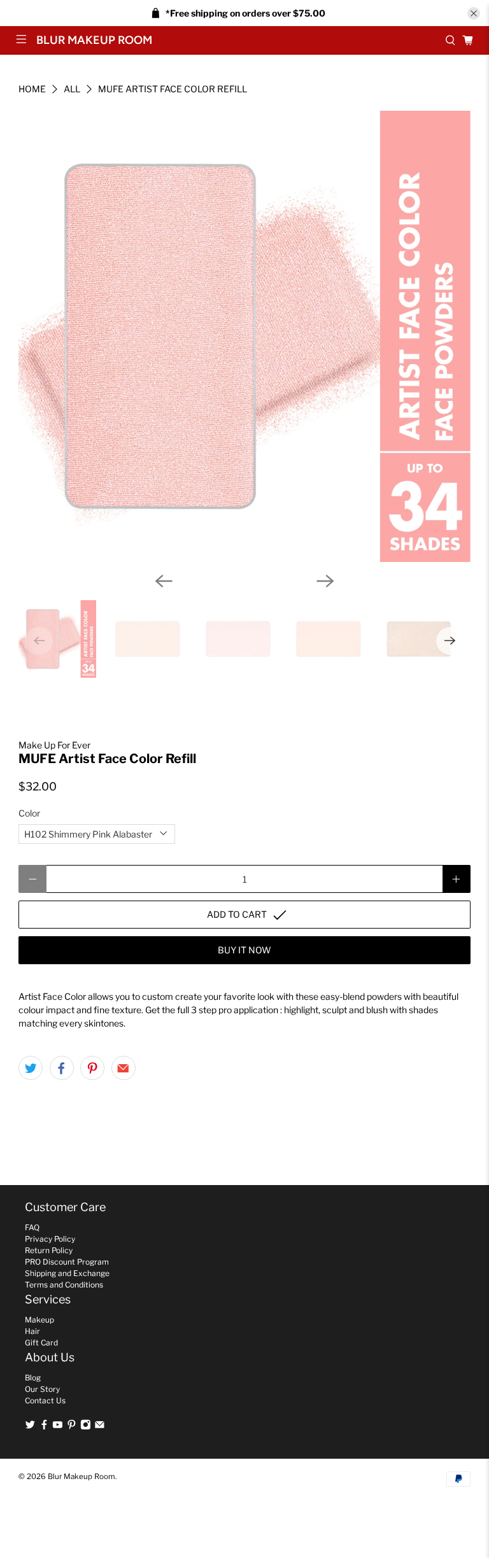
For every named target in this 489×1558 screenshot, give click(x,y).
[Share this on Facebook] (62, 1068)
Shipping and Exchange (67, 1273)
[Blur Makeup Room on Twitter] (30, 1426)
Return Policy (49, 1250)
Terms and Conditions (64, 1284)
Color (29, 813)
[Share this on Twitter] (30, 1068)
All (72, 89)
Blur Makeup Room (81, 1476)
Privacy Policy (50, 1239)
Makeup (39, 1319)
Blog (33, 1377)
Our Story (42, 1389)
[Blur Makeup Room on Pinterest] (71, 1426)
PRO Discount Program (67, 1262)
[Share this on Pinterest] (92, 1068)
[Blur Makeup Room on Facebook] (44, 1426)
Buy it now (244, 949)
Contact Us (45, 1400)
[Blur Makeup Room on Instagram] (85, 1426)
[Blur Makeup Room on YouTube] (57, 1426)
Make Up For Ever (54, 745)
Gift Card (41, 1342)
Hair (32, 1331)
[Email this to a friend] (123, 1068)
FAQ (32, 1227)
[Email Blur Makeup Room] (99, 1426)
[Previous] (163, 581)
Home (32, 89)
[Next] (325, 581)
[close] (473, 13)
